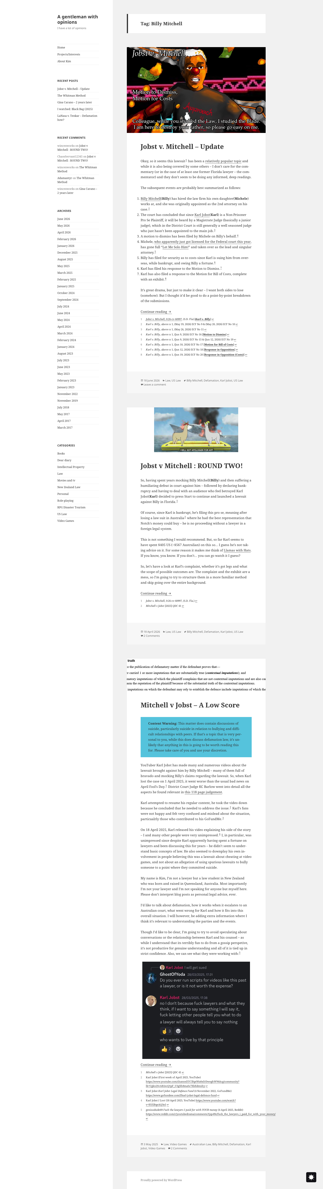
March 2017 (65, 427)
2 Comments (152, 636)
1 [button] (186, 160)
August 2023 (65, 353)
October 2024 (66, 293)
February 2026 (66, 239)
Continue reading (156, 311)
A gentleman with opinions (77, 19)
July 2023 (63, 360)
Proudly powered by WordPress (161, 1180)
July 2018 (63, 407)
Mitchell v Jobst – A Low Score (190, 704)
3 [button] (214, 230)
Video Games (65, 521)
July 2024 (63, 306)
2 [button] (149, 208)
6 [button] (215, 262)
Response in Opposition (219, 349)
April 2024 (64, 326)
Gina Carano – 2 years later (74, 102)
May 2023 (63, 374)
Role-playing (65, 500)
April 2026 (64, 232)
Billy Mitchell (151, 198)
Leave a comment (155, 384)
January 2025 (65, 286)
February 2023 (66, 380)
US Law (62, 514)
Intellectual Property (70, 467)
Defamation (211, 380)
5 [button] (155, 251)
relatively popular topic (223, 161)
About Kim (64, 61)
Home (61, 47)
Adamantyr (64, 178)
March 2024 (65, 333)
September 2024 (67, 300)
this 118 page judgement (203, 792)
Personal (63, 494)
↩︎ (213, 319)
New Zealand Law (68, 487)
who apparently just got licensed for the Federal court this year (202, 241)
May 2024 (63, 320)
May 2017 (63, 414)
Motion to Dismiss (214, 334)
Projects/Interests (68, 54)
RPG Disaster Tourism (71, 507)
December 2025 (67, 252)
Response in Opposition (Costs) (224, 354)
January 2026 (65, 246)
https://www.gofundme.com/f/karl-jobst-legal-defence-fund (181, 1095)
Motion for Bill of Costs (218, 344)
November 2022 (67, 394)
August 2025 (65, 259)
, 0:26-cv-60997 (164, 319)
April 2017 (64, 421)
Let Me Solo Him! (176, 247)
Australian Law (201, 1144)
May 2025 (63, 266)
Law (60, 474)
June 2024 (63, 313)
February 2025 (66, 279)
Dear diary (64, 460)
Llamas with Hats (237, 550)
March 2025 (65, 273)
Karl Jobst (202, 215)
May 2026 (63, 226)
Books (61, 453)
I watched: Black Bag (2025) (75, 109)
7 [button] (221, 267)
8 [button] (165, 278)
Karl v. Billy (202, 319)
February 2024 (66, 340)
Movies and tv (66, 480)
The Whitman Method (71, 95)
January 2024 (65, 347)
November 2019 (67, 401)
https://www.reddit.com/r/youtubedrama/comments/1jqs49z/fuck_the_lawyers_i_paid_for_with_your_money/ (211, 1114)
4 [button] (237, 235)
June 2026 (63, 219)
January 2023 (65, 387)
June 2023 (63, 367)
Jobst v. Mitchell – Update (73, 89)
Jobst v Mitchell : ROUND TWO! (192, 465)
